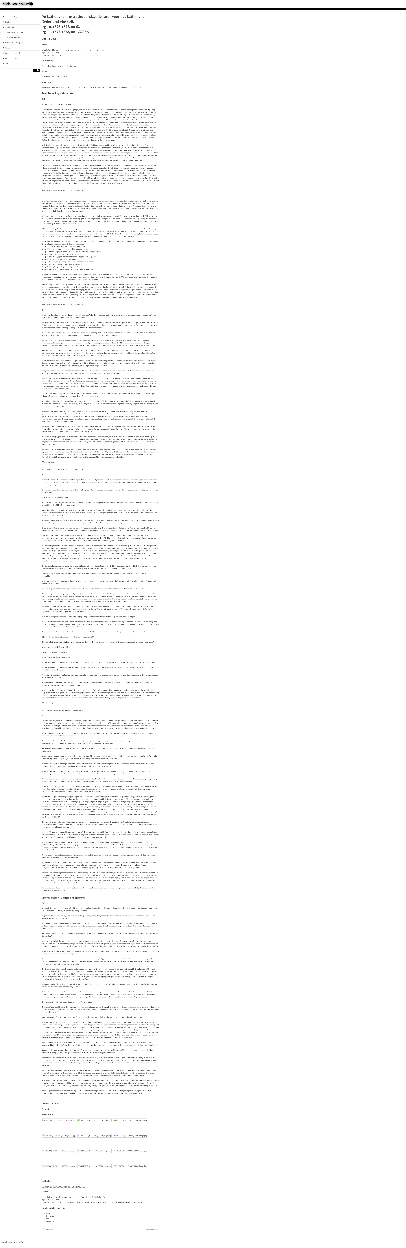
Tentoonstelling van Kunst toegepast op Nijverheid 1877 (63, 1186)
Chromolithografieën (15, 32)
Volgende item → (152, 1229)
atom (48, 1213)
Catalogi (8, 22)
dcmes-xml (50, 1216)
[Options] (34, 70)
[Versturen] (38, 70)
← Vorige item (47, 1229)
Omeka (20, 1242)
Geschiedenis (9, 27)
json (47, 1218)
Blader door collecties (13, 53)
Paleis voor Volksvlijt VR (14, 43)
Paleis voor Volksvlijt (17, 4)
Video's (7, 48)
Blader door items (11, 58)
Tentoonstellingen (12, 17)
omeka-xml (50, 1221)
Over (6, 63)
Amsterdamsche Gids (15, 37)
